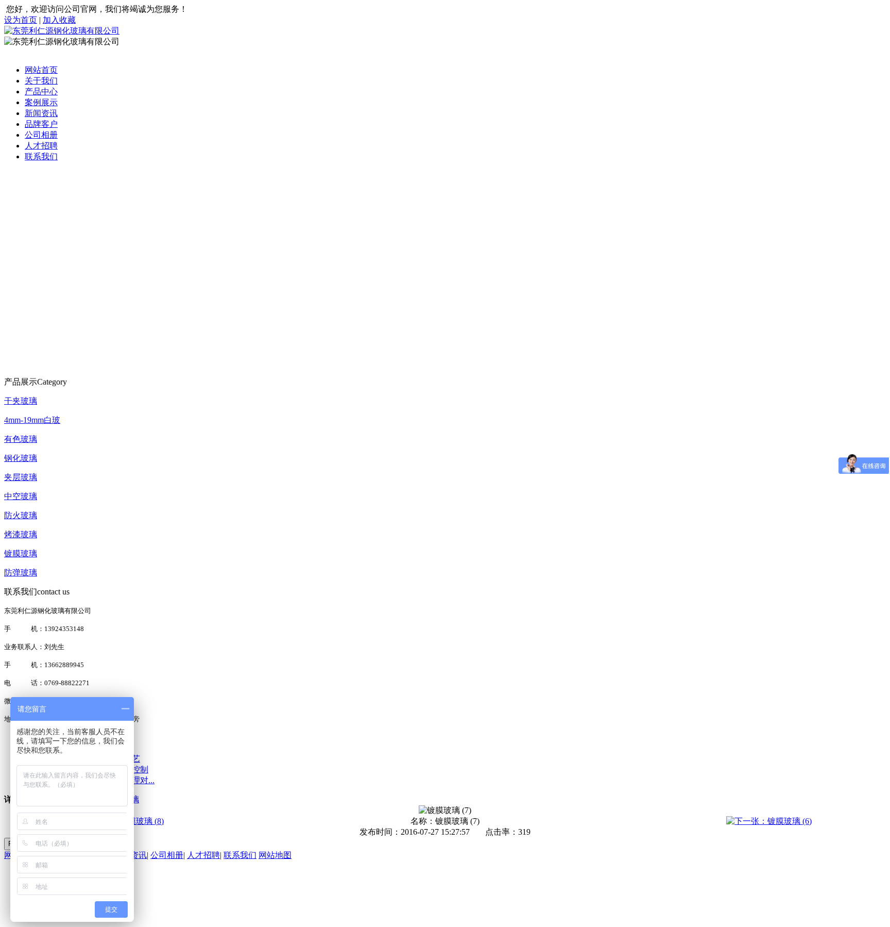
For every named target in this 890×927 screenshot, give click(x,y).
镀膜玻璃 (20, 553)
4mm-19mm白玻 (32, 420)
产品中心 (41, 91)
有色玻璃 (20, 439)
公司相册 (41, 134)
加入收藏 (59, 19)
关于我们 (41, 80)
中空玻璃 (20, 496)
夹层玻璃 (20, 477)
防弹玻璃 (20, 572)
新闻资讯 (41, 113)
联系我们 (41, 156)
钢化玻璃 (20, 458)
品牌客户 (41, 124)
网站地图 (275, 855)
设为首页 (20, 19)
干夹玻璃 (20, 400)
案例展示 (41, 102)
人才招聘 (41, 145)
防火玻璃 (20, 515)
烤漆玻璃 (20, 534)
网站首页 (41, 69)
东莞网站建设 (171, 890)
